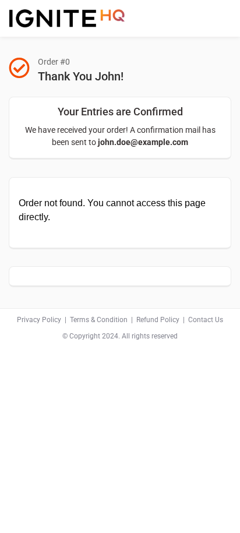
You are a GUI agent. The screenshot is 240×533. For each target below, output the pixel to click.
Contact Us (205, 320)
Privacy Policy (39, 320)
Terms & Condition (99, 320)
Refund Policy (157, 320)
